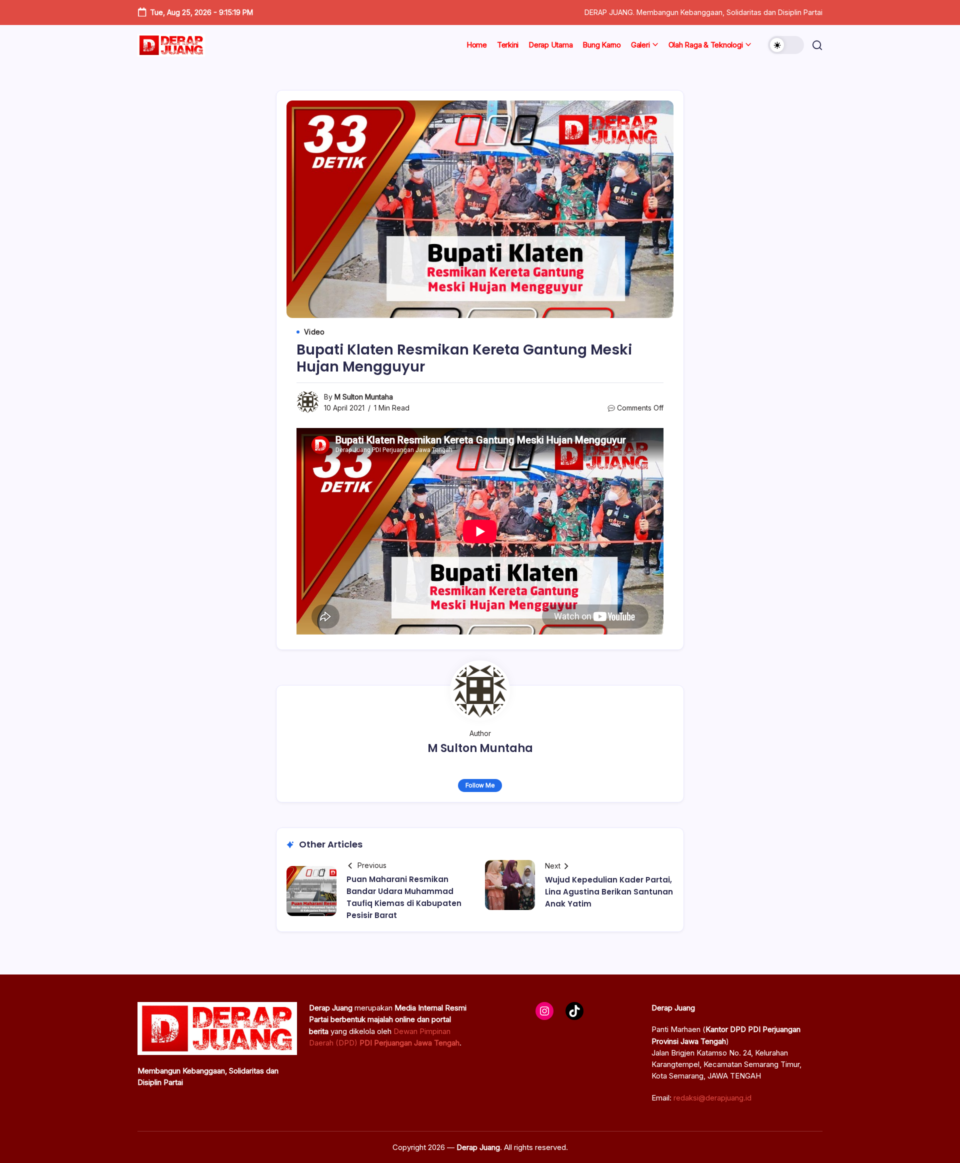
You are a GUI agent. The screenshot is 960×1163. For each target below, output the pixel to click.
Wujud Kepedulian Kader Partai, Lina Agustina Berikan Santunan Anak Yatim (609, 891)
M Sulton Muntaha (363, 396)
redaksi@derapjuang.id (713, 1097)
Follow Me (480, 785)
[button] (786, 45)
